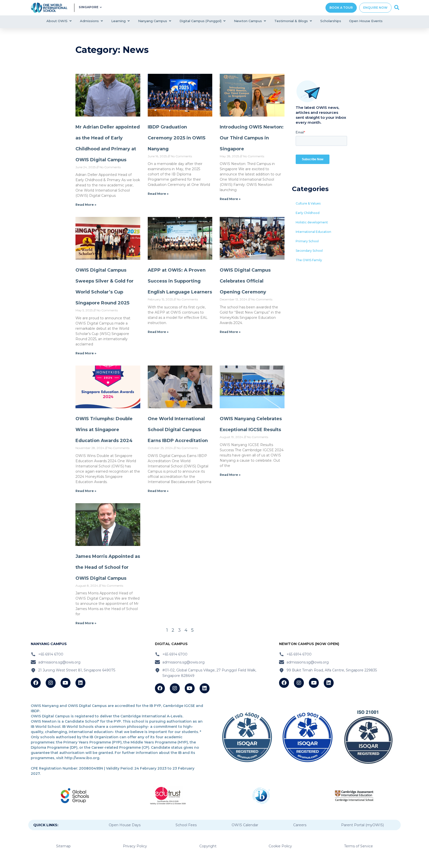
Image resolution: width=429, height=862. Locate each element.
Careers (299, 825)
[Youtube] (66, 683)
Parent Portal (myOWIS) (362, 825)
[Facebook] (36, 683)
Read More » (85, 204)
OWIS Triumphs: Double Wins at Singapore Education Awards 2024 (104, 429)
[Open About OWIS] (70, 21)
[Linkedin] (80, 683)
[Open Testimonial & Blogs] (310, 21)
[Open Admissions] (101, 21)
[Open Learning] (128, 21)
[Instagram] (51, 683)
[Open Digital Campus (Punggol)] (224, 21)
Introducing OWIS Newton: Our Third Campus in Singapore (252, 138)
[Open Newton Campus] (264, 21)
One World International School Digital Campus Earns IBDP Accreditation (178, 429)
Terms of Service (358, 846)
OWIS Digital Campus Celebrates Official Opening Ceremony (245, 281)
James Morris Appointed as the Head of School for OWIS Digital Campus (107, 567)
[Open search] (397, 8)
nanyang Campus (49, 644)
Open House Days (125, 825)
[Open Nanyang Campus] (170, 21)
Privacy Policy (135, 846)
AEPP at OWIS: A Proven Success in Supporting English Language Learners (180, 281)
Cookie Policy (280, 846)
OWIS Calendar (245, 825)
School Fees (186, 825)
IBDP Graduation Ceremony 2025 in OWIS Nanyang (177, 138)
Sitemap (63, 846)
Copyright (207, 846)
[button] (308, 203)
